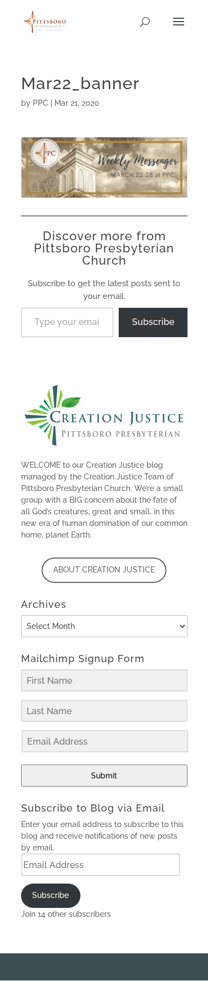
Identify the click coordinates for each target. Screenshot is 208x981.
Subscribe (153, 322)
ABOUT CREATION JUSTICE (104, 569)
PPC (40, 103)
